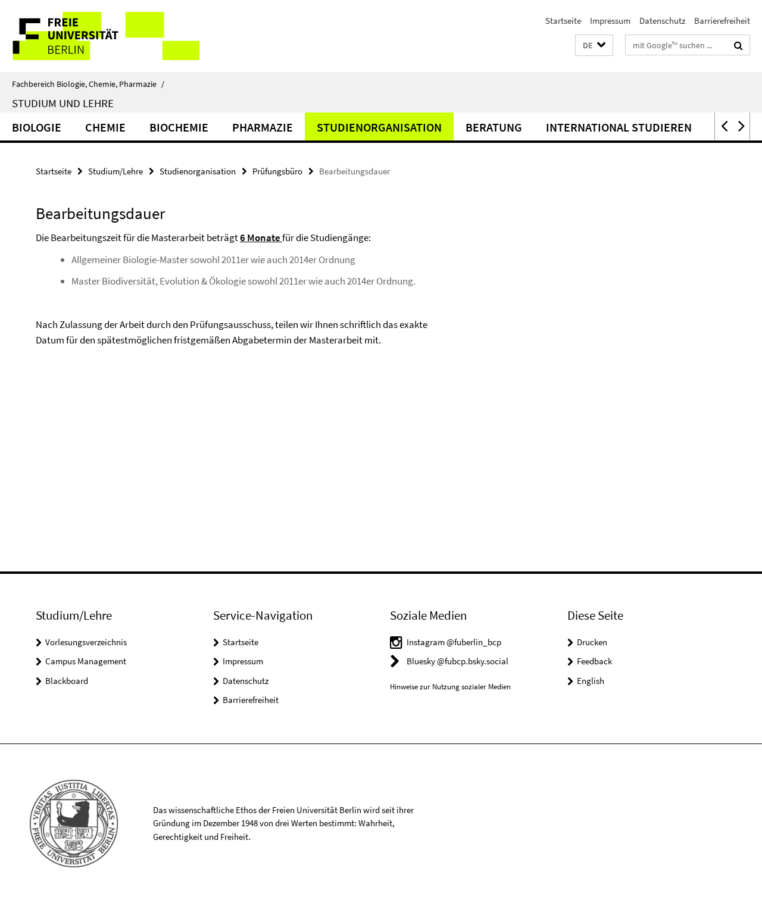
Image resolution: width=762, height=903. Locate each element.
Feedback (594, 661)
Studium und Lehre (63, 103)
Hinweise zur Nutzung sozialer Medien (450, 687)
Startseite (563, 20)
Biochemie (178, 127)
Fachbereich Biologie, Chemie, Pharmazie (88, 84)
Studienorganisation (379, 127)
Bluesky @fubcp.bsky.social (457, 661)
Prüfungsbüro (277, 171)
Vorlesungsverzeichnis (86, 642)
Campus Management (85, 661)
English (590, 680)
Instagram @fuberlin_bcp (454, 642)
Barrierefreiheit (722, 20)
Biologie (36, 127)
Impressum (610, 20)
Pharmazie (262, 127)
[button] (594, 46)
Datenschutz (662, 20)
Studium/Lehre (115, 171)
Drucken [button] (592, 642)
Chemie (105, 127)
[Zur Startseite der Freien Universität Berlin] (99, 36)
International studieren (619, 127)
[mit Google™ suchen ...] (738, 45)
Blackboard (66, 680)
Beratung (494, 127)
